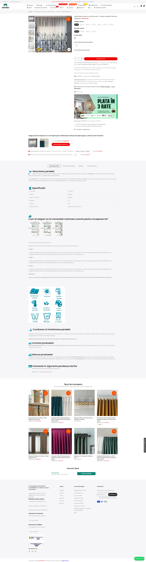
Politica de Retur (78, 500)
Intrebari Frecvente (101, 7)
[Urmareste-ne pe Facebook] (29, 551)
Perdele (40, 5)
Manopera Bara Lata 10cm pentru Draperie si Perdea (83, 418)
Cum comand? (78, 495)
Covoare (55, 7)
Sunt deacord (107, 498)
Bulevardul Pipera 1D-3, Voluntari (37, 516)
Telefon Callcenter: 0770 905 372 (38, 506)
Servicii (61, 7)
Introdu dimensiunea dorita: (82, 50)
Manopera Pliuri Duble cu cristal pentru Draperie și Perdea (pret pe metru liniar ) (106, 457)
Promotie (63, 5)
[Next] (69, 34)
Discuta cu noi (139, 558)
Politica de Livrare (78, 498)
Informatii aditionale (69, 166)
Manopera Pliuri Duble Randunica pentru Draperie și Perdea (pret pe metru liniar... (51, 154)
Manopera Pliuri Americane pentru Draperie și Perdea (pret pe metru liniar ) (60, 457)
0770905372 (5, 1)
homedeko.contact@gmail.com (37, 501)
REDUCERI (73, 5)
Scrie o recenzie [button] (86, 473)
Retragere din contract (145, 445)
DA (77, 44)
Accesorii (61, 498)
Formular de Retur (79, 503)
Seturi (30, 7)
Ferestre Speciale (107, 5)
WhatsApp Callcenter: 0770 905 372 (38, 510)
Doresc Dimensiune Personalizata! (83, 42)
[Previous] (38, 34)
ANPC (75, 513)
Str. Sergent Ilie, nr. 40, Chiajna (37, 527)
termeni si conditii (111, 498)
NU (76, 46)
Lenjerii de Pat (94, 5)
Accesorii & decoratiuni (40, 7)
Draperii (31, 5)
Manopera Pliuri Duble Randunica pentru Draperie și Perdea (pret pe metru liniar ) (60, 419)
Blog (89, 7)
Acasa (30, 11)
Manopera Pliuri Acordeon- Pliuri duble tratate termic (37, 418)
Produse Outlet (82, 5)
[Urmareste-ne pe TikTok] (35, 551)
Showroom (81, 7)
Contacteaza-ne (78, 493)
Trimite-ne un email (15, 1)
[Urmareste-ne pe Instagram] (32, 551)
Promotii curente (92, 166)
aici (77, 69)
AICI (97, 73)
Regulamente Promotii (80, 490)
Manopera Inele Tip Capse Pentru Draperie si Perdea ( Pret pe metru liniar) (106, 419)
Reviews (81, 166)
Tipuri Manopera (52, 5)
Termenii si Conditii (79, 506)
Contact (71, 7)
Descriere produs (54, 166)
